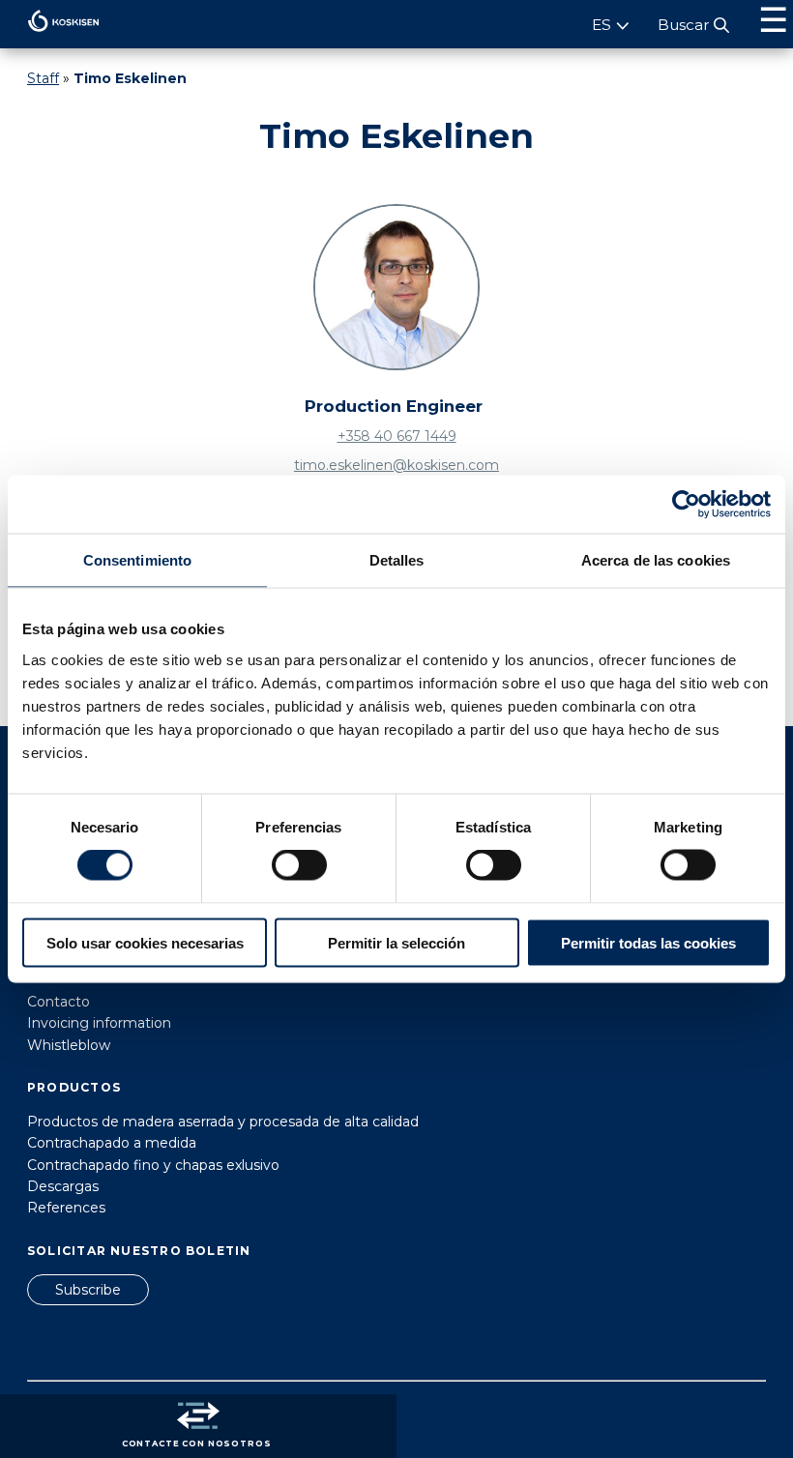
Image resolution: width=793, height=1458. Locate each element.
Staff (43, 78)
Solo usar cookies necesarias (145, 942)
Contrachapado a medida (111, 1143)
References (66, 1207)
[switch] (299, 865)
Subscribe (88, 1289)
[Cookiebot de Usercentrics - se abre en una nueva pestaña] (686, 504)
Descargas (63, 1186)
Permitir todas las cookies (648, 942)
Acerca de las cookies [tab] (655, 560)
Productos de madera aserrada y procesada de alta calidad (223, 1121)
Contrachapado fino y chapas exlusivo (153, 1165)
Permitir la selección (396, 942)
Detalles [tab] (397, 560)
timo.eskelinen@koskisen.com (396, 465)
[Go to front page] (50, 36)
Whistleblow (68, 1045)
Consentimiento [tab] (137, 560)
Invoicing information (99, 1023)
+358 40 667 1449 (397, 436)
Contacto (58, 1001)
